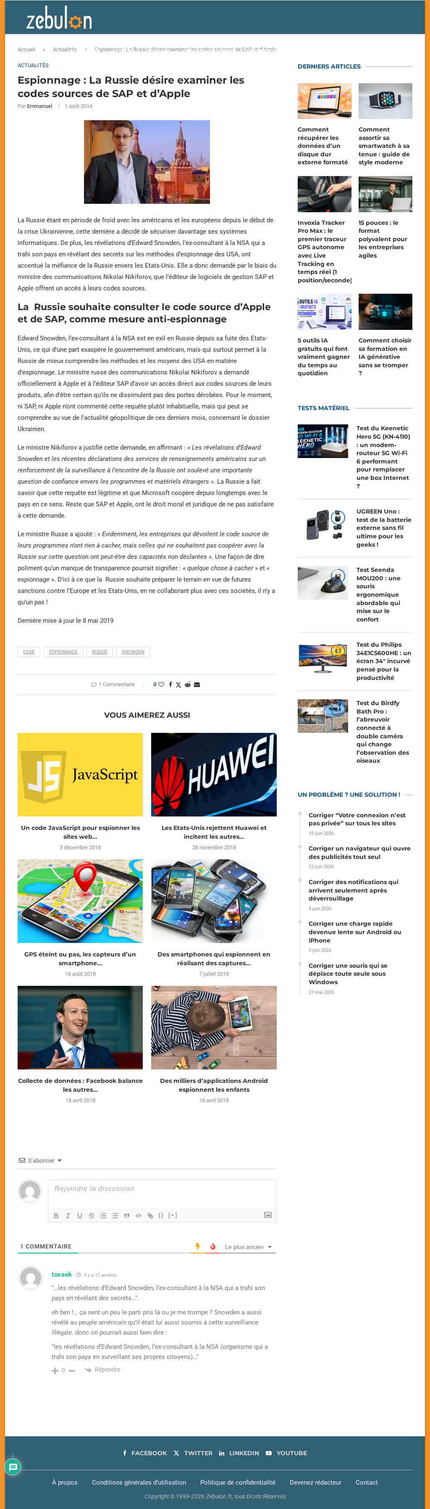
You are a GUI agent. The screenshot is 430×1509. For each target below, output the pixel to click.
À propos (65, 1482)
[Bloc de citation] (127, 1216)
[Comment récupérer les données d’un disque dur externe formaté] (324, 101)
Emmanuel (39, 106)
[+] (173, 1215)
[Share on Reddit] (188, 684)
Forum (363, 51)
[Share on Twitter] (178, 684)
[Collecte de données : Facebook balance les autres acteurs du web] (80, 1027)
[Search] (400, 51)
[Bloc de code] (138, 1216)
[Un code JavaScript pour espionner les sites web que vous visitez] (80, 774)
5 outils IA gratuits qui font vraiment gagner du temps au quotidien (324, 357)
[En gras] (56, 1216)
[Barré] (91, 1216)
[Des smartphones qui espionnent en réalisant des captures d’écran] (213, 901)
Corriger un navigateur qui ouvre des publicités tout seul (360, 853)
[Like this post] (161, 684)
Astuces (123, 51)
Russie (100, 652)
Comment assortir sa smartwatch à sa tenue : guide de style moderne (384, 146)
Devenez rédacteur (315, 1482)
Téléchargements (268, 51)
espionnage (63, 652)
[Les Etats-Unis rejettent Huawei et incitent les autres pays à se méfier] (213, 774)
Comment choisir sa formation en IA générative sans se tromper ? (385, 357)
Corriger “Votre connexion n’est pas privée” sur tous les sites (357, 819)
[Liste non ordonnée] (115, 1216)
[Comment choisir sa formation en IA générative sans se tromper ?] (385, 312)
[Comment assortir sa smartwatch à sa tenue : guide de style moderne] (385, 101)
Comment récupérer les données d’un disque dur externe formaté (323, 146)
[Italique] (68, 1216)
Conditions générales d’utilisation (139, 1482)
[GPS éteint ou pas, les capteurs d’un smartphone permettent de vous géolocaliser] (80, 901)
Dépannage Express (210, 51)
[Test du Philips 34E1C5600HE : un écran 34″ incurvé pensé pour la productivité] (323, 657)
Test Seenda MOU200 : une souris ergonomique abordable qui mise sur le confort (379, 594)
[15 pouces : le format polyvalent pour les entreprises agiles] (385, 194)
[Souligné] (80, 1216)
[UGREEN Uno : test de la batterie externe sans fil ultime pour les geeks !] (323, 524)
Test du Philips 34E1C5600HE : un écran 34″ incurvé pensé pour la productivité (384, 661)
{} (161, 1215)
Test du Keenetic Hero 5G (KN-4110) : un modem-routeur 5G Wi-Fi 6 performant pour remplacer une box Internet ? (383, 457)
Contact (367, 1482)
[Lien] (150, 1216)
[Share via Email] (197, 684)
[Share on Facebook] (170, 684)
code (29, 652)
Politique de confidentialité (237, 1482)
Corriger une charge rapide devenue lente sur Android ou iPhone (355, 932)
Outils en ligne (320, 51)
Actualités (85, 51)
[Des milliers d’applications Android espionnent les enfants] (213, 1027)
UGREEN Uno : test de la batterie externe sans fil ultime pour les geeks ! (384, 528)
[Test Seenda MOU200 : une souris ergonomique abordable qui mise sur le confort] (323, 583)
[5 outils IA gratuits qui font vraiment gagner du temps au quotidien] (324, 312)
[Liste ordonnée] (103, 1216)
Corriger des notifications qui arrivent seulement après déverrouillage (354, 890)
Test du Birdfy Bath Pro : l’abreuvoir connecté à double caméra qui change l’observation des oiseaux (383, 731)
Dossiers (159, 51)
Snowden (133, 652)
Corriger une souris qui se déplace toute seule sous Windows (348, 974)
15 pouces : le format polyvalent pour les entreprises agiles (383, 239)
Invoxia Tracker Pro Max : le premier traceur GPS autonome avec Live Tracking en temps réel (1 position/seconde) (324, 251)
